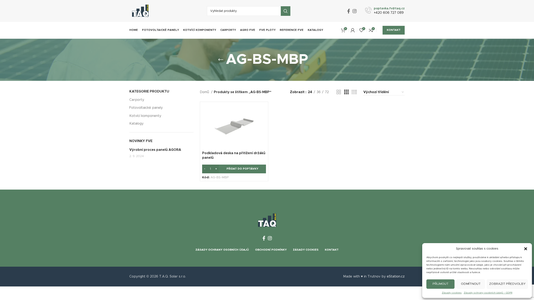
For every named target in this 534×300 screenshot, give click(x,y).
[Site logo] (140, 10)
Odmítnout (471, 283)
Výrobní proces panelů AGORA (155, 149)
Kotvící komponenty (145, 116)
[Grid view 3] (346, 92)
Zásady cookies (452, 292)
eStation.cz (396, 276)
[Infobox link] (385, 11)
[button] (526, 249)
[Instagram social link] (354, 11)
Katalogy (136, 123)
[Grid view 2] (338, 92)
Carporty (136, 99)
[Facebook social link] (348, 11)
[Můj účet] (353, 30)
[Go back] (220, 60)
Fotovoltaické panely (146, 107)
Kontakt (393, 30)
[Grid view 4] (354, 92)
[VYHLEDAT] (285, 11)
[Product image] (234, 126)
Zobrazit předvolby (507, 283)
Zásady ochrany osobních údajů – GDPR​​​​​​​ (488, 292)
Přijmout (440, 283)
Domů (205, 92)
